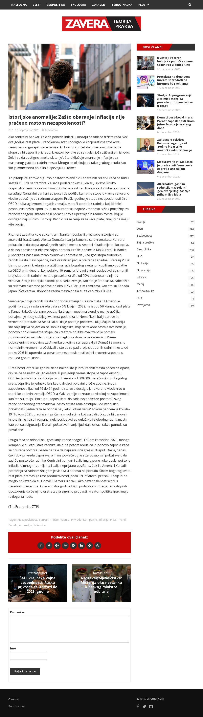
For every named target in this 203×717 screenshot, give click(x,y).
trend (122, 519)
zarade (12, 525)
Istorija (165, 222)
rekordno (40, 525)
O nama (13, 699)
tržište (54, 519)
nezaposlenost (27, 519)
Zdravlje (98, 5)
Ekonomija (165, 270)
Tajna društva (165, 243)
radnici (64, 519)
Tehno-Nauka (121, 5)
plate (113, 519)
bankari (43, 519)
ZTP (10, 130)
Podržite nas (16, 706)
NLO (165, 256)
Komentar (17, 612)
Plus (141, 5)
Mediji (165, 284)
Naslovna (19, 5)
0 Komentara (50, 130)
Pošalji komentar (25, 671)
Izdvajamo (165, 305)
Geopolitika (55, 5)
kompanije (90, 519)
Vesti (36, 5)
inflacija (103, 519)
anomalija (25, 525)
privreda (76, 519)
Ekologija (78, 5)
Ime (13, 648)
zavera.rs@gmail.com (150, 698)
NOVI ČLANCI (153, 47)
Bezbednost (165, 236)
